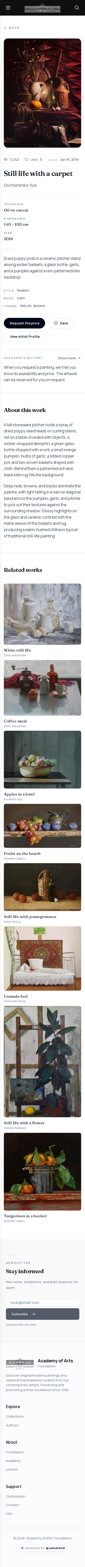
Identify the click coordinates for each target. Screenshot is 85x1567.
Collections (15, 1416)
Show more (67, 358)
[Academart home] (42, 8)
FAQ (9, 1513)
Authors (12, 1425)
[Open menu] (8, 7)
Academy (13, 1460)
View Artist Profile (25, 336)
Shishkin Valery (14, 858)
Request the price (24, 323)
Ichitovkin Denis (15, 1001)
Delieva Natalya (15, 1128)
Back (14, 28)
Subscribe (20, 1314)
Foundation (15, 1452)
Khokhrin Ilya (13, 799)
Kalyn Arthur (12, 922)
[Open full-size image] (42, 93)
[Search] (77, 7)
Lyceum (12, 1469)
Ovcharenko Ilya (20, 185)
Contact (12, 1504)
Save (64, 323)
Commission (15, 1496)
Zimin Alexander (15, 655)
